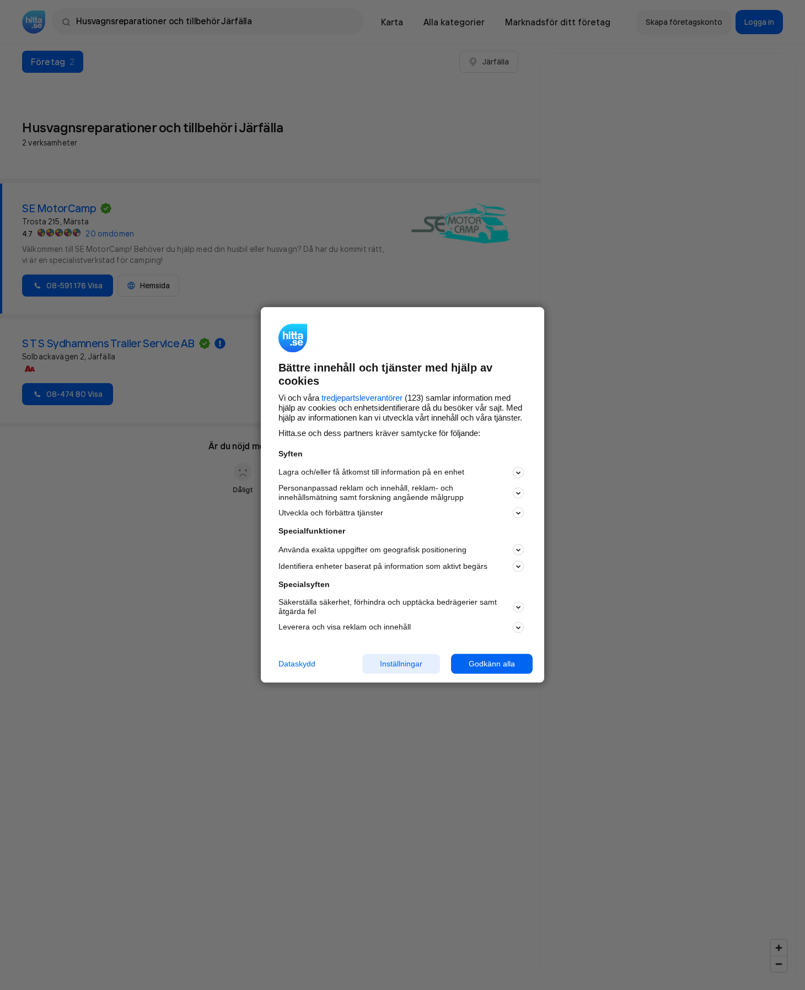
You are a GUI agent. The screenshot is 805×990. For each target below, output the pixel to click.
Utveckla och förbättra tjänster (330, 512)
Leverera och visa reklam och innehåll (344, 626)
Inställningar (401, 663)
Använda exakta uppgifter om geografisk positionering (372, 549)
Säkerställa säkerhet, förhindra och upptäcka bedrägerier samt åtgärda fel (387, 607)
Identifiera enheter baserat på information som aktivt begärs (382, 566)
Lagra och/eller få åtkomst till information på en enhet (371, 472)
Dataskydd (296, 663)
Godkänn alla (492, 663)
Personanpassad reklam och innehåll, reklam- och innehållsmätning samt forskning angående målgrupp (371, 492)
